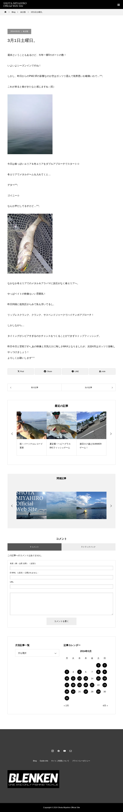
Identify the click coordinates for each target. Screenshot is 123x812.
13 (86, 678)
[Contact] (70, 750)
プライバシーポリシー (81, 761)
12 (79, 678)
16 (105, 678)
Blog (35, 761)
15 (98, 678)
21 (92, 685)
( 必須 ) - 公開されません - (24, 573)
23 (105, 685)
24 (67, 691)
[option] (32, 434)
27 (86, 691)
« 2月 (66, 705)
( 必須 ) (23, 563)
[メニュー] (118, 4)
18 (73, 685)
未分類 (25, 31)
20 (86, 685)
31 (67, 698)
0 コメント (34, 547)
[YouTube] (64, 750)
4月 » (105, 705)
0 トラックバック (88, 547)
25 (73, 691)
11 (73, 678)
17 (67, 685)
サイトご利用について (60, 761)
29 (98, 691)
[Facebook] (58, 750)
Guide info (44, 761)
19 (79, 685)
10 (67, 678)
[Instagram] (52, 750)
